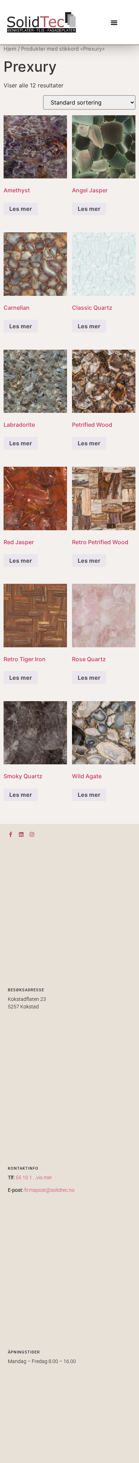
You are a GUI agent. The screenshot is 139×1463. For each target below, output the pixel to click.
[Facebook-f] (10, 834)
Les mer (20, 208)
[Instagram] (32, 834)
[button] (114, 22)
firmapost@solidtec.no (49, 1190)
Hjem (10, 49)
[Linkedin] (21, 834)
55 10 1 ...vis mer (34, 1177)
